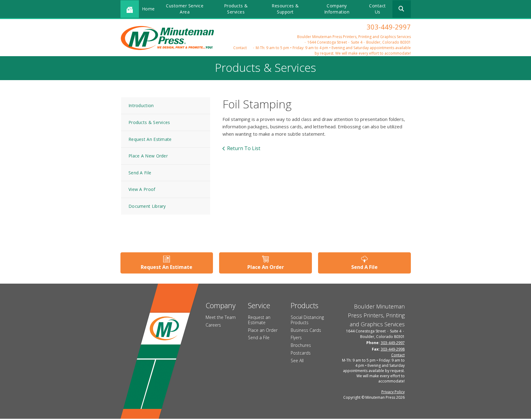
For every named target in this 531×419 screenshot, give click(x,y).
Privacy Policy (393, 391)
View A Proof (141, 189)
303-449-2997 (389, 26)
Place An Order (265, 267)
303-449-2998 (393, 349)
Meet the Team (221, 317)
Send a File (258, 337)
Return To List (243, 148)
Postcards (301, 353)
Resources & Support (285, 9)
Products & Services (236, 9)
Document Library (147, 206)
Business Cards (306, 330)
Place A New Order (148, 156)
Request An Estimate (150, 139)
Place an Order (262, 330)
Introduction (141, 105)
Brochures (301, 345)
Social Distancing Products (307, 319)
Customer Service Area (184, 9)
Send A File (139, 173)
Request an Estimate (259, 319)
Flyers (296, 337)
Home (148, 9)
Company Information (337, 9)
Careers (213, 325)
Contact (240, 47)
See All (297, 360)
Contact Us (377, 9)
